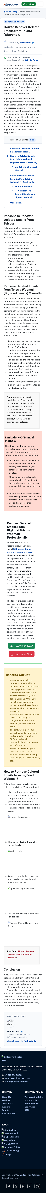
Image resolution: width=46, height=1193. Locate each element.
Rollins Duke (25, 42)
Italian (11, 1140)
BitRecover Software (30, 1174)
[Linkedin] (33, 42)
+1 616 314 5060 (13, 1074)
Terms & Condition (34, 1097)
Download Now (23, 645)
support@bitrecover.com (17, 1078)
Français (15, 1143)
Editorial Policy (31, 59)
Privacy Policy (32, 1100)
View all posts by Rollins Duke (22, 1041)
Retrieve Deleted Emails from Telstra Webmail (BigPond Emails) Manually (23, 159)
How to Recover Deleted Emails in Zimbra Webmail (20, 954)
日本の (16, 1147)
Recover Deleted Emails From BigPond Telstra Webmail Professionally (22, 178)
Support (6, 1106)
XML (27, 1109)
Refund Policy (31, 1103)
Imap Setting (12, 1150)
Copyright (30, 1106)
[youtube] (30, 1186)
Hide (32, 140)
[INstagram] (37, 1186)
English (12, 1129)
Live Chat (30, 4)
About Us (6, 1097)
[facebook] (9, 1186)
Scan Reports (8, 1113)
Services (6, 1100)
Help (8, 1154)
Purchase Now (23, 654)
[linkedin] (23, 1186)
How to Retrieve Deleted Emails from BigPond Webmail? (25, 194)
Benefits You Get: (23, 186)
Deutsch (14, 1133)
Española (14, 1136)
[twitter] (16, 1186)
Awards (5, 1109)
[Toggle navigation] (40, 4)
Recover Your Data (14, 22)
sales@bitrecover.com (16, 1081)
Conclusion (16, 202)
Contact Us (7, 1103)
